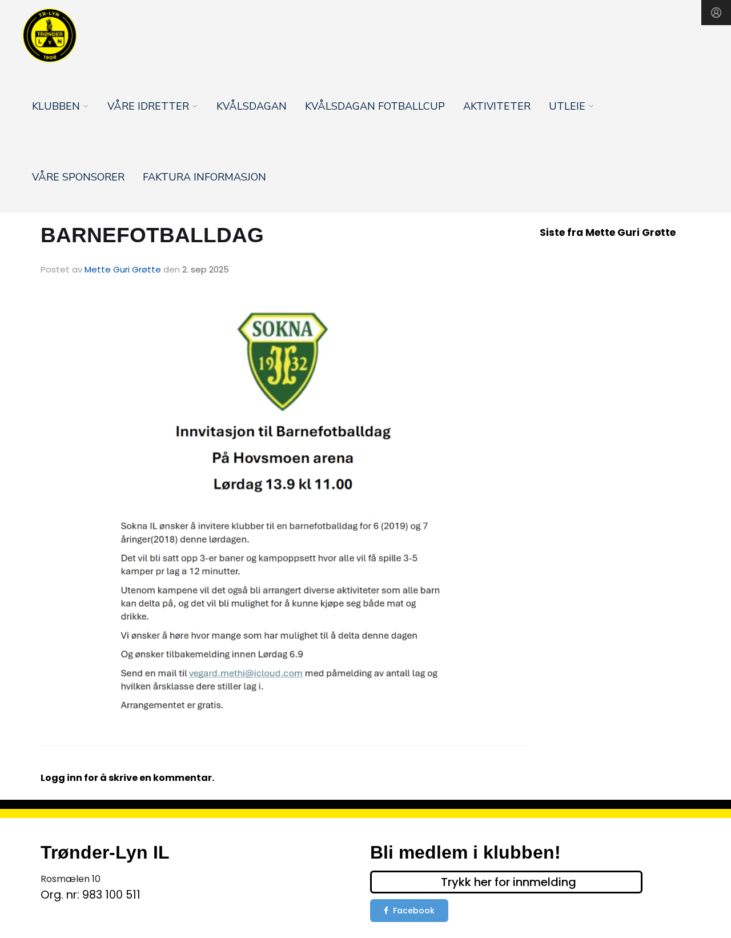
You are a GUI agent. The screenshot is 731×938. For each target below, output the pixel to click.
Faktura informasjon (204, 177)
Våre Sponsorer (78, 177)
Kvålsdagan (251, 106)
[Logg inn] (716, 12)
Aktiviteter (497, 106)
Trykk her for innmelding (508, 882)
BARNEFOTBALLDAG (152, 235)
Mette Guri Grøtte (123, 269)
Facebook (414, 910)
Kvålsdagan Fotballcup (375, 106)
